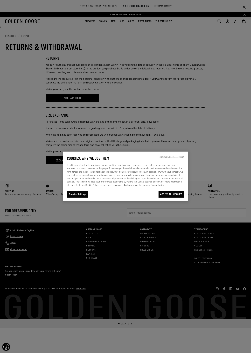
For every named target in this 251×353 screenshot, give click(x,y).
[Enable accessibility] (6, 347)
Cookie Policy (157, 185)
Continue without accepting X (171, 156)
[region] (125, 176)
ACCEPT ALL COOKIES (171, 194)
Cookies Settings (77, 194)
